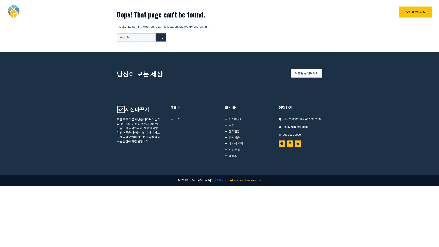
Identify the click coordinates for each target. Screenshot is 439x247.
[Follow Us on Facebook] (282, 143)
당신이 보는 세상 (415, 12)
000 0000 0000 (292, 134)
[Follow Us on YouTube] (298, 143)
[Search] (161, 37)
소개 (177, 119)
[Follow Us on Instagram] (290, 143)
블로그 (386, 12)
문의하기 (371, 12)
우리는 (357, 12)
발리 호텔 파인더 (220, 180)
